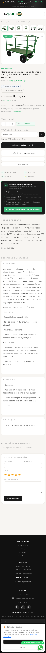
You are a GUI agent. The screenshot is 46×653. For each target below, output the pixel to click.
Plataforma (11, 22)
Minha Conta (23, 552)
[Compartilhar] (42, 36)
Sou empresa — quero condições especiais (24, 209)
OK (42, 134)
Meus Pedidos (23, 556)
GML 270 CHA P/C (24, 22)
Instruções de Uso (23, 159)
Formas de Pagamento (23, 569)
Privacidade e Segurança (23, 573)
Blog (23, 549)
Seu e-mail (28, 461)
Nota (6, 470)
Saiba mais (16, 111)
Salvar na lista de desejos (13, 91)
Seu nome (8, 461)
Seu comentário (11, 480)
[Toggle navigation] (42, 14)
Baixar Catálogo (23, 164)
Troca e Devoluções (23, 566)
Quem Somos (23, 545)
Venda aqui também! (24, 581)
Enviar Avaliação (13, 498)
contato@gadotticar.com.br (24, 598)
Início (3, 22)
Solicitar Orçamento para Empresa (23, 153)
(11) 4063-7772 (24, 594)
